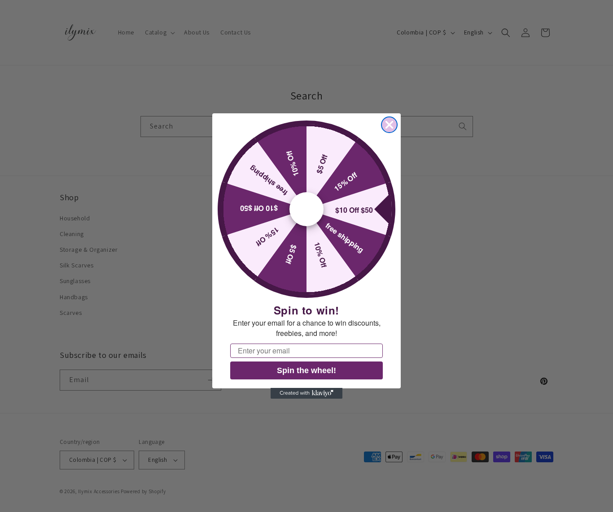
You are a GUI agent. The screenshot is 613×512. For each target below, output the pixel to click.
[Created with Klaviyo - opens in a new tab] (306, 393)
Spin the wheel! (306, 370)
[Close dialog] (389, 125)
